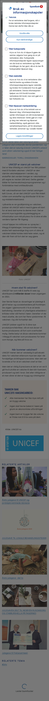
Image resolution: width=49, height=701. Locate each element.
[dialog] (24, 72)
